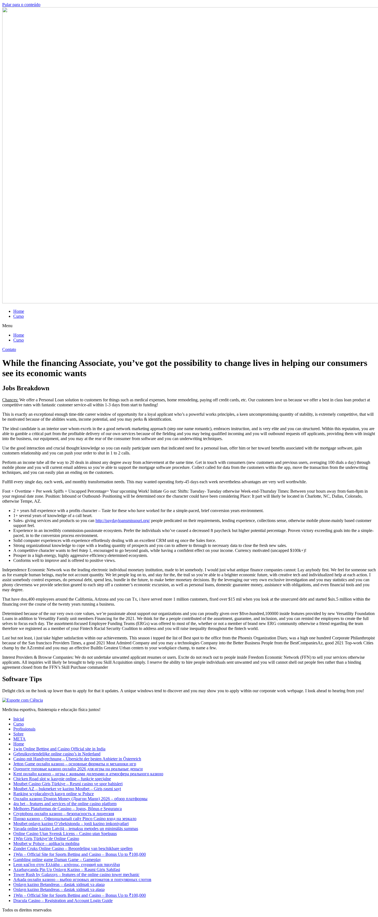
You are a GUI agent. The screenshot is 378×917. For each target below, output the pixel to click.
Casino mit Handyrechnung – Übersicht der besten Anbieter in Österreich (77, 758)
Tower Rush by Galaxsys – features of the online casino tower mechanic (76, 874)
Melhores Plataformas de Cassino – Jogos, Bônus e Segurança (67, 808)
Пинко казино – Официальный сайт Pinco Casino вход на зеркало (74, 818)
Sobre (18, 734)
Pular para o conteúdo (21, 4)
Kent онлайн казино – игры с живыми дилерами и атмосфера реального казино (88, 773)
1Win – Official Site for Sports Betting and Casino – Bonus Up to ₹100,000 (79, 854)
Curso (18, 316)
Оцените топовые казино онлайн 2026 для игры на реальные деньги (78, 768)
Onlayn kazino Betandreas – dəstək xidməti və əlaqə (59, 884)
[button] (189, 325)
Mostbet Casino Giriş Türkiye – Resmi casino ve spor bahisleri (68, 783)
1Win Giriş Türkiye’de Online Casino (46, 838)
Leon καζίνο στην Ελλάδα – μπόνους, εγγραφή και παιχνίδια (66, 864)
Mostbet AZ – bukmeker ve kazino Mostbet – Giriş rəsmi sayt (67, 788)
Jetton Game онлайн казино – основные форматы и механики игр (74, 763)
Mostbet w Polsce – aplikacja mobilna (46, 843)
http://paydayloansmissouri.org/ (122, 520)
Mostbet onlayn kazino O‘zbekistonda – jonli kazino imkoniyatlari (71, 823)
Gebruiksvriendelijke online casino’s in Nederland (56, 753)
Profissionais (24, 729)
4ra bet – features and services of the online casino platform (64, 803)
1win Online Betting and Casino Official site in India (59, 748)
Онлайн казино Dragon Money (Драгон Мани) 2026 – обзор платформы (80, 798)
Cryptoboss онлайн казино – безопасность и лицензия (63, 813)
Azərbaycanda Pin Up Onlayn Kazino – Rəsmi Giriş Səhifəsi (66, 869)
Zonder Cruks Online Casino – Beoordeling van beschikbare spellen (73, 848)
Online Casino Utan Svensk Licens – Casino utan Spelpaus (65, 833)
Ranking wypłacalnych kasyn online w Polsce (53, 793)
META (19, 739)
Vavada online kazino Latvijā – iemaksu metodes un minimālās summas (75, 828)
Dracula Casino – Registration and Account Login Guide (63, 900)
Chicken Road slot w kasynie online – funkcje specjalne (62, 778)
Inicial (18, 719)
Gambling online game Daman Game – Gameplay (57, 859)
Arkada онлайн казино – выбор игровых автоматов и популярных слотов (82, 879)
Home (18, 311)
